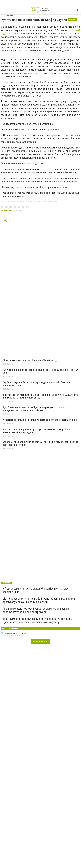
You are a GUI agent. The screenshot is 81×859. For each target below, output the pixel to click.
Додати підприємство (40, 641)
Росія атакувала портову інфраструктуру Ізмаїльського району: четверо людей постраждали (36, 431)
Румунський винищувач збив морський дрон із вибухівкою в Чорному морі (40, 371)
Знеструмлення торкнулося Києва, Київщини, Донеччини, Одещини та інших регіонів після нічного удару (40, 396)
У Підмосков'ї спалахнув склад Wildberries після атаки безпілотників (40, 419)
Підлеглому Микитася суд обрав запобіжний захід (30, 360)
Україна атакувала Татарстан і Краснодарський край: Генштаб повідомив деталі (36, 384)
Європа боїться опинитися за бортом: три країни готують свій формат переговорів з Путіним (40, 443)
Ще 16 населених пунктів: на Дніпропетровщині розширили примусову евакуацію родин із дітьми (35, 409)
